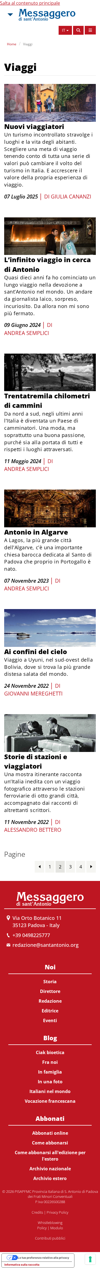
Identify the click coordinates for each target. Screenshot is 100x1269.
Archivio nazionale (50, 1169)
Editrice (50, 1011)
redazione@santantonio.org (45, 945)
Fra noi (50, 1062)
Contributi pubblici (50, 1238)
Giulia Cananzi (71, 196)
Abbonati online (50, 1133)
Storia (50, 982)
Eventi (50, 1020)
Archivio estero (50, 1178)
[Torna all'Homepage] (47, 14)
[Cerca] (78, 30)
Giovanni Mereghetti (33, 693)
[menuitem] (50, 992)
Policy (42, 1227)
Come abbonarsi (50, 1143)
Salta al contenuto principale (30, 3)
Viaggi (27, 44)
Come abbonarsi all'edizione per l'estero (50, 1155)
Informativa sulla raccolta (21, 1264)
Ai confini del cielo (35, 651)
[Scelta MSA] (9, 14)
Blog (50, 1038)
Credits (37, 1212)
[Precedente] (39, 866)
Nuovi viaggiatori (34, 126)
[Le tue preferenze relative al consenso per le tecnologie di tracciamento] (90, 1259)
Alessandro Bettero (32, 829)
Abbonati (50, 1118)
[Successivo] (91, 866)
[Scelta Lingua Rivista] (90, 30)
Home (11, 44)
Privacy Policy (57, 1212)
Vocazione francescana (50, 1101)
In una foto (50, 1082)
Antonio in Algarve (36, 532)
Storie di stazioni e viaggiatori (35, 761)
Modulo (56, 1227)
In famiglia (50, 1072)
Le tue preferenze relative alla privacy (43, 1257)
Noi (50, 967)
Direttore (50, 991)
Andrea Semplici (26, 333)
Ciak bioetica (50, 1052)
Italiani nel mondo (50, 1091)
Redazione (50, 1001)
